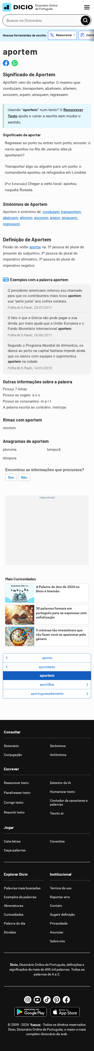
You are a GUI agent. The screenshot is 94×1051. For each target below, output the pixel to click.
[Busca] (85, 20)
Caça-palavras (15, 850)
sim (11, 477)
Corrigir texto (13, 802)
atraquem (69, 218)
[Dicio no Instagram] (27, 999)
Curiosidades (13, 914)
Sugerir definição (62, 914)
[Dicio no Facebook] (66, 999)
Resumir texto (14, 812)
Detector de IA (60, 783)
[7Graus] (35, 1025)
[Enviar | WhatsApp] (15, 63)
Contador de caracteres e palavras (68, 803)
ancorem (41, 218)
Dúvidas (10, 932)
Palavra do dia (14, 923)
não (24, 477)
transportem (71, 212)
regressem (11, 224)
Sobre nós (57, 941)
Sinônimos (58, 746)
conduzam (51, 212)
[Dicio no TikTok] (47, 999)
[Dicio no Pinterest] (56, 999)
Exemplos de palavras (20, 897)
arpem (55, 218)
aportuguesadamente (47, 693)
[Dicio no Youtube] (37, 999)
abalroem (10, 218)
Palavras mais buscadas (22, 888)
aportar (35, 247)
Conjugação (13, 755)
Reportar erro (60, 897)
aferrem (26, 218)
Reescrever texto (16, 783)
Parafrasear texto (17, 793)
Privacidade (58, 923)
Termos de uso (61, 888)
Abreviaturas (13, 906)
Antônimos (58, 755)
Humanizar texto (62, 792)
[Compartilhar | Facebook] (6, 63)
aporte (47, 658)
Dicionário (11, 746)
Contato (56, 906)
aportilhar (47, 684)
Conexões (57, 841)
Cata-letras (12, 841)
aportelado (47, 667)
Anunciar (56, 932)
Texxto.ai (56, 813)
